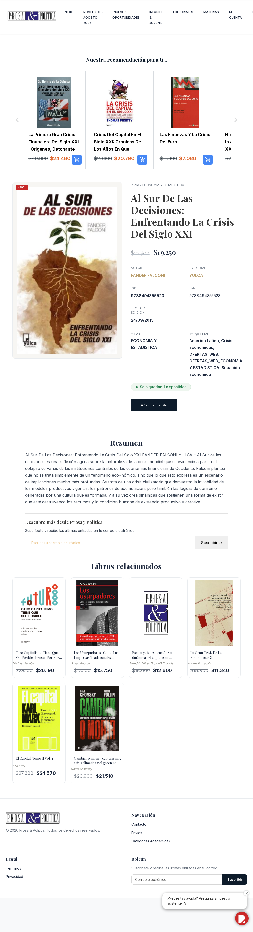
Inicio (68, 12)
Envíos (136, 833)
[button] (17, 120)
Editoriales (183, 12)
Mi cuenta (235, 14)
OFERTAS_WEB (203, 354)
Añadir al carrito (154, 405)
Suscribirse (211, 542)
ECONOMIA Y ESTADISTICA (163, 185)
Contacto (138, 824)
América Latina (204, 340)
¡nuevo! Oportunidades (126, 14)
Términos (13, 868)
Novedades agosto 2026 (93, 17)
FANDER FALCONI (148, 275)
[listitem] (54, 120)
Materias (211, 12)
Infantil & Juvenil (156, 17)
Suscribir (234, 879)
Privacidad (14, 876)
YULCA (196, 275)
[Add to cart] (77, 160)
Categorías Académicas (150, 841)
